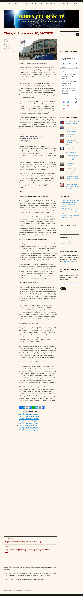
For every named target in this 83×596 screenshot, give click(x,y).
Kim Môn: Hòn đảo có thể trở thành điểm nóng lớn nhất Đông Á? (72, 178)
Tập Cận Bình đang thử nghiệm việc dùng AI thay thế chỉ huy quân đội (72, 171)
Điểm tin (75, 4)
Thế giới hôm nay (8, 48)
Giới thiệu (66, 4)
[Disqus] (30, 465)
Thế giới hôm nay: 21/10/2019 (28, 423)
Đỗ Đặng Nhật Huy (9, 51)
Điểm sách (49, 4)
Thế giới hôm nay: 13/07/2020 (29, 428)
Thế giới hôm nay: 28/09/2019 (29, 421)
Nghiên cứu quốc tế (9, 590)
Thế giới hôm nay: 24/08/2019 (29, 416)
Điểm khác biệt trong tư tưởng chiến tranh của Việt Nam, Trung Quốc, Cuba (70, 211)
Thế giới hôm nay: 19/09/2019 (29, 418)
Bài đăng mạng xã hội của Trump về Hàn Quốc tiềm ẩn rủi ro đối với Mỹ (72, 158)
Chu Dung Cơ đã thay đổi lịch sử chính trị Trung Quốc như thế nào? (72, 186)
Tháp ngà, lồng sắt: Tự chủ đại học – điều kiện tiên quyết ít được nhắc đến (69, 90)
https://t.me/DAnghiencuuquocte (70, 261)
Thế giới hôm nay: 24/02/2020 (29, 425)
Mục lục (56, 4)
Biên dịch (18, 4)
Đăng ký (63, 288)
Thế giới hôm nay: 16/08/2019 (29, 414)
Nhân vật (27, 4)
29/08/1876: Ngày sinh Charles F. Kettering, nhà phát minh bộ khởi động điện (31, 138)
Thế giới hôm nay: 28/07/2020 (29, 430)
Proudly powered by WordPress (23, 590)
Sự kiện (34, 4)
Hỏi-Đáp (41, 4)
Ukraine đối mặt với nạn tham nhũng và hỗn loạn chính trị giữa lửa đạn (71, 129)
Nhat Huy (6, 44)
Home (11, 4)
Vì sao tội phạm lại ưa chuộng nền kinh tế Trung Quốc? (72, 142)
